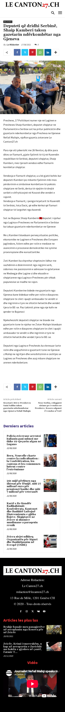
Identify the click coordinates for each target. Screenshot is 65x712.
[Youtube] (44, 611)
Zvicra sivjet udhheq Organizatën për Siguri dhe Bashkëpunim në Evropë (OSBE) (22, 541)
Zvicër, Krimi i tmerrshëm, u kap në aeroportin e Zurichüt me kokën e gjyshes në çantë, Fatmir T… (22, 648)
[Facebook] (17, 52)
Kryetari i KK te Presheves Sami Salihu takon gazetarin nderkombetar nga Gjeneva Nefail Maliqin (17, 407)
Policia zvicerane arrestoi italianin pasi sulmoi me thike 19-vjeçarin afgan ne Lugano (24, 440)
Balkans (8, 22)
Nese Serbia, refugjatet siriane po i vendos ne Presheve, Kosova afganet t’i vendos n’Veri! (48, 407)
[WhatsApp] (40, 52)
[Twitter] (25, 52)
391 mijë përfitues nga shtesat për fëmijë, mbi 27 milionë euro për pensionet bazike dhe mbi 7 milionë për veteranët (24, 486)
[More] (55, 52)
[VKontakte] (38, 611)
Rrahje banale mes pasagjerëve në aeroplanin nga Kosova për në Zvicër (24, 629)
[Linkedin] (47, 52)
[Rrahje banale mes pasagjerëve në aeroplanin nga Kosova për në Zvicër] (54, 629)
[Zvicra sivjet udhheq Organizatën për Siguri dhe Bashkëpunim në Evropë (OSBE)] (50, 541)
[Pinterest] (32, 52)
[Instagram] (26, 611)
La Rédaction (12, 44)
